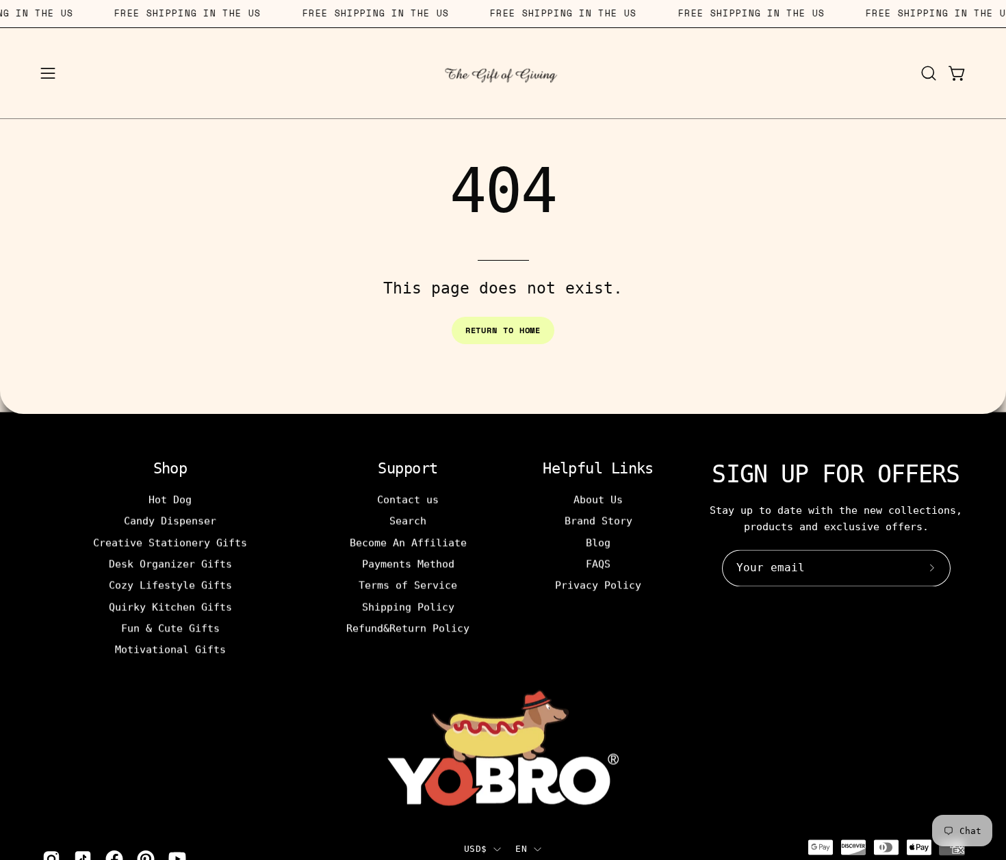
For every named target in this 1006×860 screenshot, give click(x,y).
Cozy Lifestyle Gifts (170, 585)
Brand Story (598, 520)
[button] (928, 73)
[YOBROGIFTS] (503, 73)
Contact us (408, 499)
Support (407, 468)
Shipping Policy (408, 607)
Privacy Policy (598, 585)
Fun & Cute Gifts (170, 628)
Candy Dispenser (170, 520)
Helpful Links (598, 468)
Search (407, 520)
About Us (598, 499)
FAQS (598, 564)
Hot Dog (170, 499)
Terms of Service (408, 585)
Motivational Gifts (170, 649)
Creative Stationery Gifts (170, 542)
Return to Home (503, 330)
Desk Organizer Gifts (170, 564)
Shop (170, 468)
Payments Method (408, 564)
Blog (598, 542)
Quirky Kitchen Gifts (170, 607)
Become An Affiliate (408, 542)
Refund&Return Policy (407, 628)
